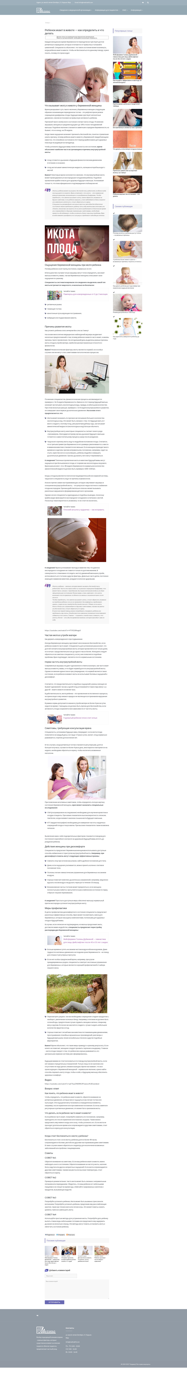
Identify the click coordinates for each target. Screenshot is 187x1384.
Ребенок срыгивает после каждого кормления (100, 1259)
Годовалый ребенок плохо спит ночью (80, 718)
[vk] (143, 2)
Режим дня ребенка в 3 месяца (124, 312)
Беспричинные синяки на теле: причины (127, 127)
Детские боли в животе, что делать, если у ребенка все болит (85, 1259)
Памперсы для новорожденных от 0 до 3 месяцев (85, 294)
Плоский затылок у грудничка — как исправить (83, 509)
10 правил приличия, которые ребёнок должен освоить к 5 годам (68, 1259)
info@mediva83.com (86, 2)
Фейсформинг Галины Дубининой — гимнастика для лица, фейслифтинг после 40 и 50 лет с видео (52, 1261)
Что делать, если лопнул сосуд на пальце (127, 149)
